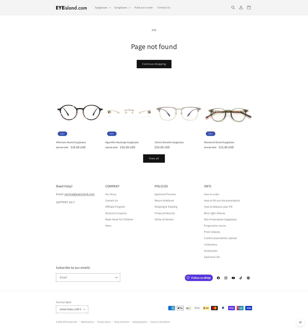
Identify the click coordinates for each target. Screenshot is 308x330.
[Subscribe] (116, 277)
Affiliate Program (115, 206)
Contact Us (111, 200)
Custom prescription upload (220, 238)
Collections (210, 244)
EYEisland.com (70, 322)
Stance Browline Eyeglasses (169, 142)
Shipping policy (139, 322)
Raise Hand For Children (119, 219)
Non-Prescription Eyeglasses (220, 219)
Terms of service (121, 322)
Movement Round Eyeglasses (219, 142)
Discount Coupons (116, 213)
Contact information (160, 322)
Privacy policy (104, 322)
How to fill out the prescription (222, 200)
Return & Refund (164, 200)
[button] (102, 7)
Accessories (210, 250)
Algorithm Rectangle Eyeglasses (122, 142)
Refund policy (87, 322)
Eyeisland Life (212, 257)
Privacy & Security (165, 213)
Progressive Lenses (215, 225)
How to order (211, 194)
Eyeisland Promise (165, 194)
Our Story (110, 194)
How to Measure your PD (218, 206)
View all (154, 158)
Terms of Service (164, 219)
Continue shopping (154, 64)
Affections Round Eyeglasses (71, 142)
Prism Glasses (212, 231)
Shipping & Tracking (166, 206)
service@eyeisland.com (80, 194)
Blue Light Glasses (214, 213)
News (108, 225)
